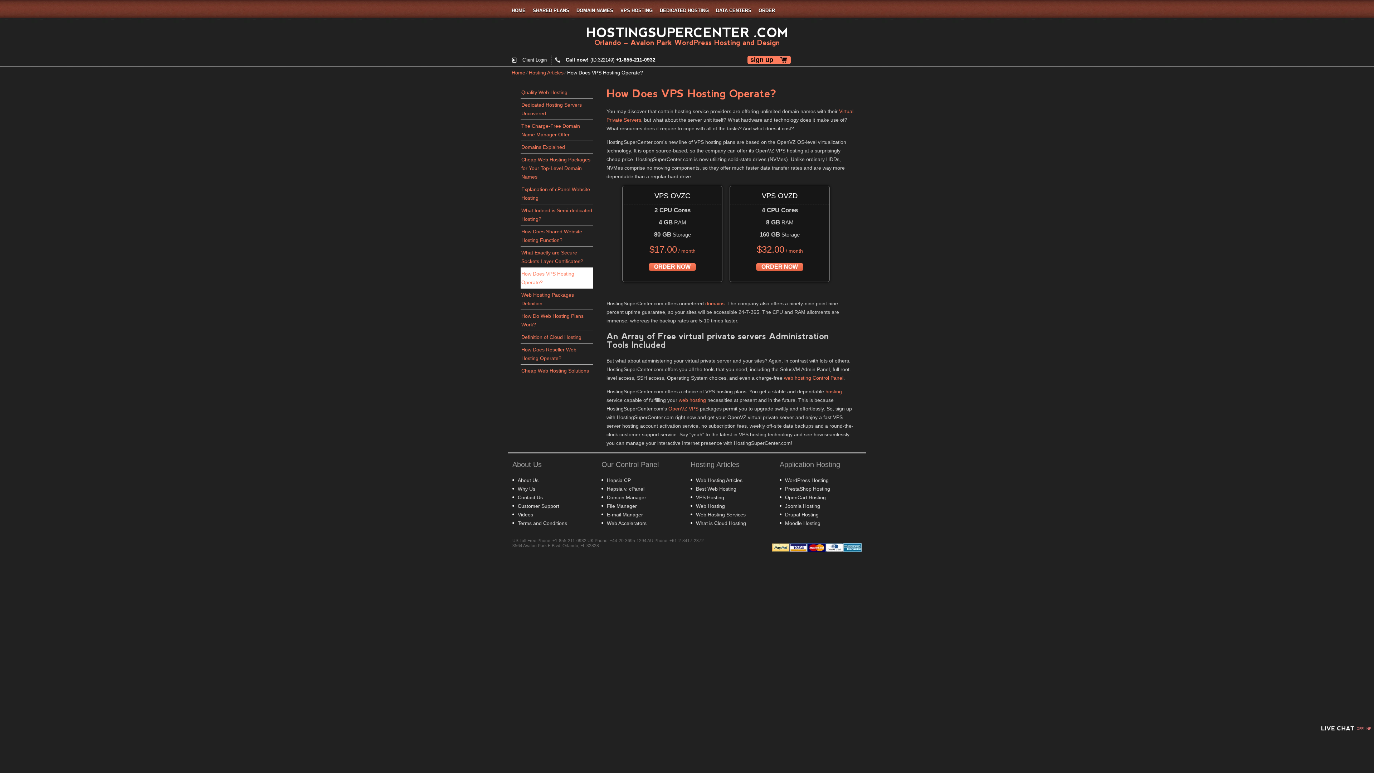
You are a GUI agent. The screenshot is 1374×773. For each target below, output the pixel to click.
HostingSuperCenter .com (687, 32)
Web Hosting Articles (719, 480)
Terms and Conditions (542, 523)
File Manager (622, 506)
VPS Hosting (636, 10)
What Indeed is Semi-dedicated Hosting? (556, 215)
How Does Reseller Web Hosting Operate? (548, 354)
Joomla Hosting (802, 506)
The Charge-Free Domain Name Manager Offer (550, 130)
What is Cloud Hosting (721, 523)
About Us (528, 480)
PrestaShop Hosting (807, 489)
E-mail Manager (625, 514)
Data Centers (733, 10)
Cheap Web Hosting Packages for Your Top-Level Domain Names (555, 168)
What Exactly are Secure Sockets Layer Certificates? (552, 257)
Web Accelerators (627, 523)
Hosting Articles (546, 73)
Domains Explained (543, 147)
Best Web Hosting (716, 489)
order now (672, 267)
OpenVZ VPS (683, 409)
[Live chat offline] (1345, 728)
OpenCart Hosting (805, 497)
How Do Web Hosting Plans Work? (552, 320)
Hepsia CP (619, 480)
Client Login (534, 60)
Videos (525, 514)
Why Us (526, 489)
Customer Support (538, 506)
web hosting (692, 400)
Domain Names (594, 10)
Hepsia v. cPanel (625, 489)
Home (519, 10)
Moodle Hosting (802, 523)
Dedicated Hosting (684, 10)
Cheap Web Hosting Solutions (555, 371)
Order (767, 10)
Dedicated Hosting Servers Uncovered (551, 109)
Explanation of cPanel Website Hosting (555, 193)
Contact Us (530, 497)
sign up (761, 59)
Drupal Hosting (802, 514)
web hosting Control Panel (813, 378)
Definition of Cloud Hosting (551, 337)
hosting (833, 391)
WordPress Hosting (807, 480)
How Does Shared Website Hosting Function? (551, 236)
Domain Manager (626, 497)
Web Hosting (710, 506)
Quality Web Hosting (544, 92)
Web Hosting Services (721, 514)
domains (715, 303)
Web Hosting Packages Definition (547, 299)
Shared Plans (551, 10)
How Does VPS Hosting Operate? (547, 278)
